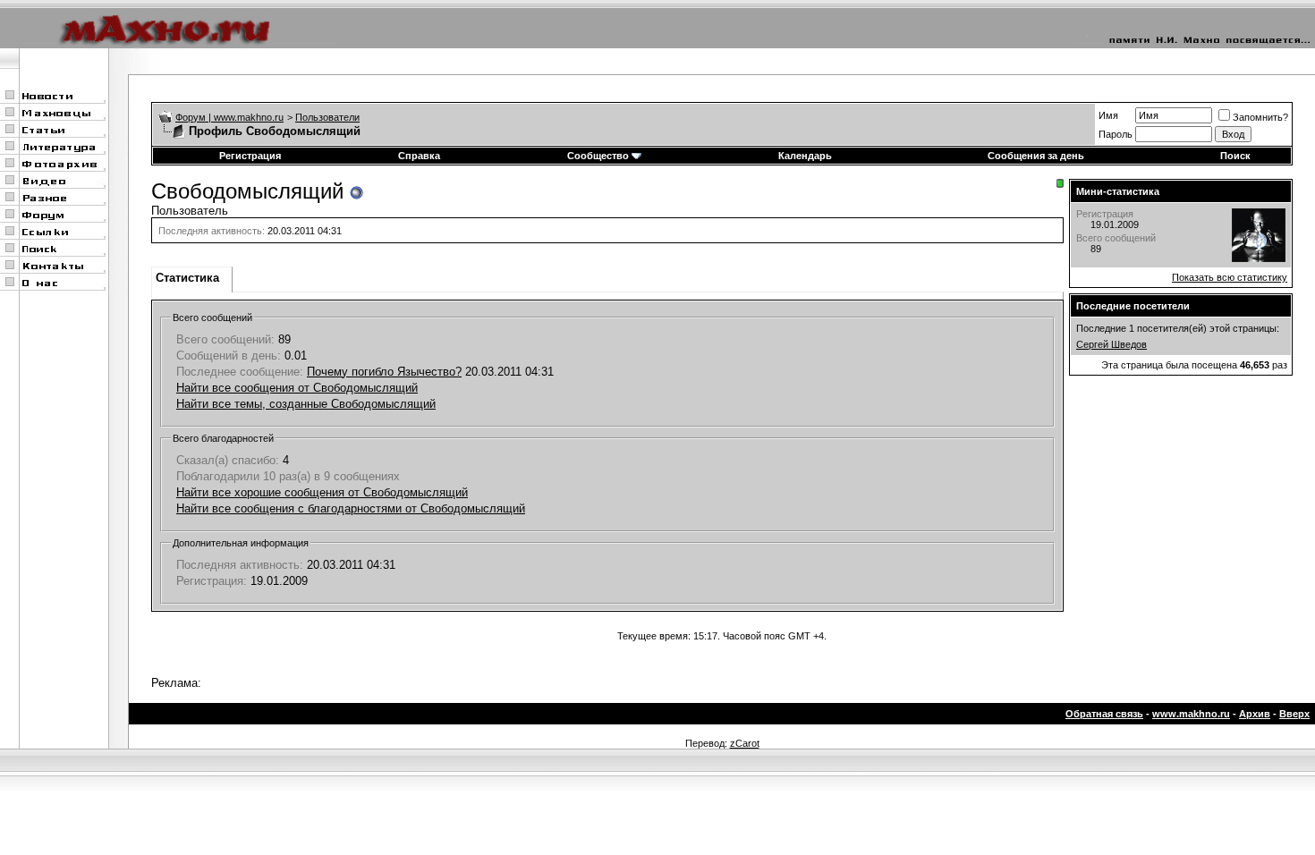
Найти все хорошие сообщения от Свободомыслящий (322, 492)
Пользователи (327, 117)
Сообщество (598, 155)
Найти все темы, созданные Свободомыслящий (306, 404)
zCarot (744, 743)
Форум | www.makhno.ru (229, 117)
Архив (1254, 713)
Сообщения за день (1036, 155)
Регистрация (250, 155)
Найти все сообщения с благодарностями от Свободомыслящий (350, 508)
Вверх (1294, 713)
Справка (419, 155)
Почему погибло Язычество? (384, 371)
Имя (1108, 115)
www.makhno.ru (1191, 713)
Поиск (1235, 155)
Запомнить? (1260, 117)
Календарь (805, 155)
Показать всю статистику (1229, 277)
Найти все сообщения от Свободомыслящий (297, 387)
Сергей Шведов (1111, 344)
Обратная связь (1104, 713)
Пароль (1116, 134)
